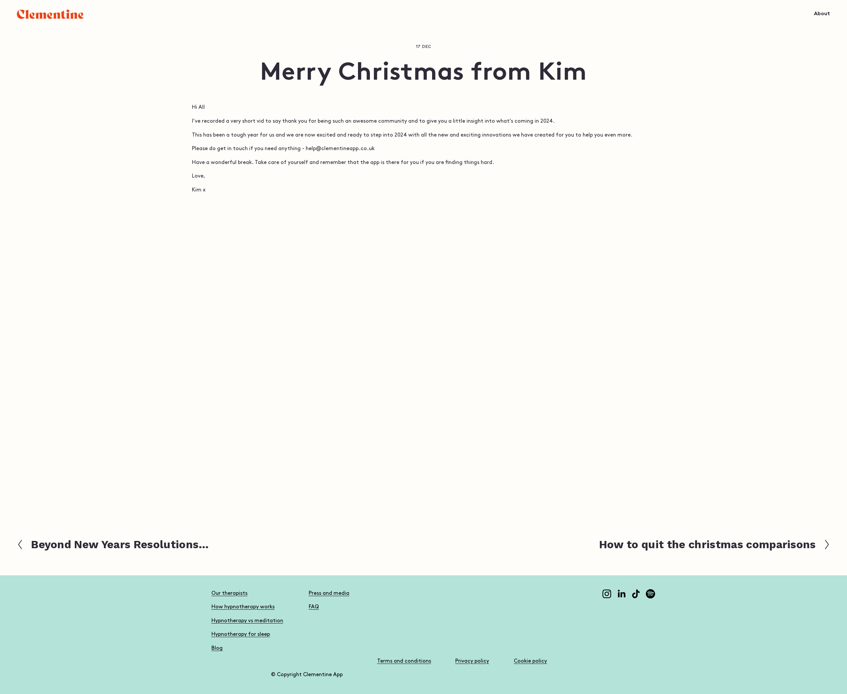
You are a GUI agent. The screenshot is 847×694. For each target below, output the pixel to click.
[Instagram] (606, 593)
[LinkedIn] (621, 593)
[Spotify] (650, 593)
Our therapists (229, 593)
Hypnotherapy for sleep (240, 634)
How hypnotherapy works (243, 606)
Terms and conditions (404, 661)
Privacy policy (472, 661)
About (822, 14)
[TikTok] (636, 593)
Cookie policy (530, 661)
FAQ (314, 606)
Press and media (329, 593)
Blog (217, 648)
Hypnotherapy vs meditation (247, 620)
